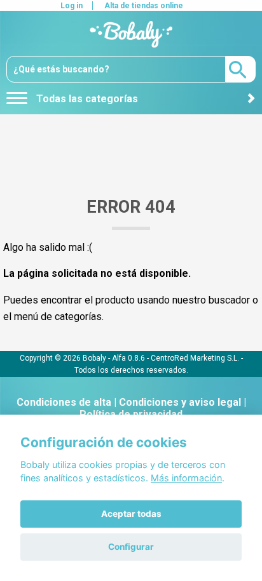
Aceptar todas (131, 514)
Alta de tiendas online (143, 5)
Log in (71, 5)
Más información (186, 477)
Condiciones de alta (64, 402)
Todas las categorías (86, 99)
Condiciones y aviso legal (180, 402)
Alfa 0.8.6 (128, 357)
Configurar (131, 547)
